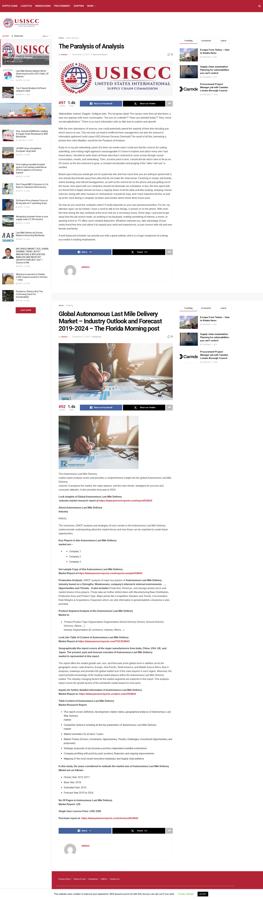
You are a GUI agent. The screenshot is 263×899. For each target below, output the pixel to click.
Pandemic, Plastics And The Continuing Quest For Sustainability (29, 294)
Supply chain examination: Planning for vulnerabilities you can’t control (214, 69)
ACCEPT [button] (202, 894)
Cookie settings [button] (186, 894)
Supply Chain (9, 6)
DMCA (104, 879)
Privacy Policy (64, 879)
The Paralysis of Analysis (19, 57)
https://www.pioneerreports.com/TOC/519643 (104, 641)
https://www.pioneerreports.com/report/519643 (125, 500)
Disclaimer (93, 879)
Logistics (26, 6)
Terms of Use (79, 879)
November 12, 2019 (80, 54)
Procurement (62, 6)
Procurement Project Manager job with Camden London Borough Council (214, 87)
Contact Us (114, 879)
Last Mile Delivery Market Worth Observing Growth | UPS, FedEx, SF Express (32, 74)
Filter (45, 36)
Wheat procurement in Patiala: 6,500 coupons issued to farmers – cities (31, 277)
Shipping (79, 6)
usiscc (64, 54)
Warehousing (43, 6)
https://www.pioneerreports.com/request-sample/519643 (110, 573)
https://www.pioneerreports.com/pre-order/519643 (107, 694)
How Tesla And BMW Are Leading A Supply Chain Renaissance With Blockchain (32, 134)
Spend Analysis (72, 38)
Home (61, 38)
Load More (25, 310)
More (90, 6)
